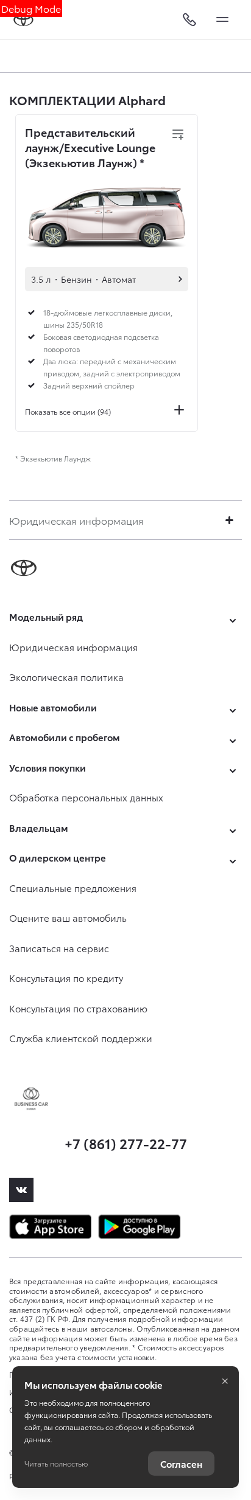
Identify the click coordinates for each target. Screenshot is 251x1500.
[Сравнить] (178, 134)
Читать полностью (56, 1463)
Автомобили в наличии (180, 279)
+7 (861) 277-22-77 (126, 1142)
